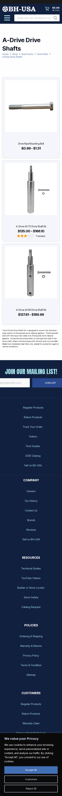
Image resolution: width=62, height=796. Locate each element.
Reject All (31, 788)
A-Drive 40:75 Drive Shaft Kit (31, 226)
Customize (31, 779)
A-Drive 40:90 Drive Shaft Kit (31, 309)
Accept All (31, 769)
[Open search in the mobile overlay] (37, 17)
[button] (52, 9)
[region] (31, 764)
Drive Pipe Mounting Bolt (31, 143)
